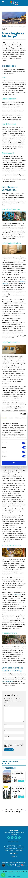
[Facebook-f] (8, 837)
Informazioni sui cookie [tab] (21, 418)
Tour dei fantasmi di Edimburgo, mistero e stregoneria (18, 790)
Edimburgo (18, 594)
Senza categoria (14, 26)
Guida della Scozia (6, 26)
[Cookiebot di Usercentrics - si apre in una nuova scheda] (20, 414)
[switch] (24, 447)
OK (14, 462)
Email (6, 730)
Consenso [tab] (4, 418)
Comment (7, 705)
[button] (3, 875)
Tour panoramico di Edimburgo (17, 774)
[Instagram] (12, 837)
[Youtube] (19, 837)
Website (6, 736)
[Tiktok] (16, 837)
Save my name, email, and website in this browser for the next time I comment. (13, 745)
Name (6, 724)
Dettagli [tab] (11, 418)
